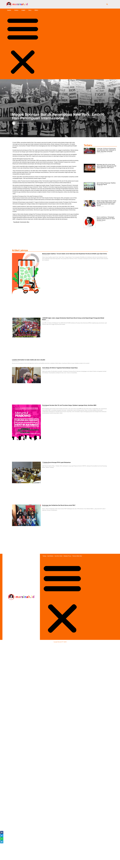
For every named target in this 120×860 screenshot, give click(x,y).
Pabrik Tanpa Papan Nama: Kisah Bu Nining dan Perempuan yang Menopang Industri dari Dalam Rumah (106, 203)
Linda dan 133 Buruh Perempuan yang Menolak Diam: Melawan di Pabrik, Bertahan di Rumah (106, 150)
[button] (107, 4)
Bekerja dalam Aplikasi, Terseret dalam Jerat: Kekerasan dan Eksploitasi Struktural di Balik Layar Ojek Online (74, 253)
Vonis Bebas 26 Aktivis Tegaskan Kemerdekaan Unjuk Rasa (60, 368)
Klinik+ (36, 10)
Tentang (44, 556)
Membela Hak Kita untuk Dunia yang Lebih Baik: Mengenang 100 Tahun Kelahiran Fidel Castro (106, 166)
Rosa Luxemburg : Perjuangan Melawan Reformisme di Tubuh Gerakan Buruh (106, 218)
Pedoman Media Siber (77, 556)
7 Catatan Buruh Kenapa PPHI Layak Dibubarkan (56, 462)
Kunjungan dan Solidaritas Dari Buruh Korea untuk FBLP (58, 505)
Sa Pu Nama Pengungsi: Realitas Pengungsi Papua (106, 183)
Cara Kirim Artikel (58, 556)
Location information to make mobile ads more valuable (28, 360)
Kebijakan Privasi (67, 556)
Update (9, 10)
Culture (16, 10)
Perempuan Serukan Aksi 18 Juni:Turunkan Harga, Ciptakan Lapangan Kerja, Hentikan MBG (69, 405)
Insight (23, 10)
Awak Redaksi (50, 556)
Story (29, 10)
